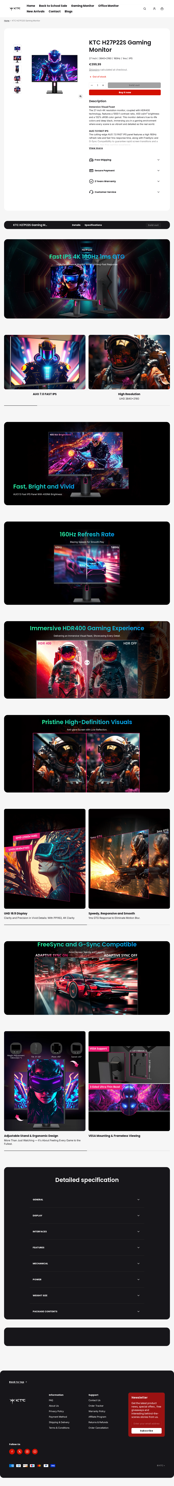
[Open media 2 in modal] (54, 70)
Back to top (16, 1382)
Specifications (93, 225)
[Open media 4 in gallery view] (17, 79)
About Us (54, 1405)
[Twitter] (19, 1451)
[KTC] (15, 8)
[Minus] (92, 85)
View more (96, 148)
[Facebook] (12, 1451)
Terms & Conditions (59, 1427)
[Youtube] (35, 1451)
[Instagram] (27, 1451)
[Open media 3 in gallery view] (17, 69)
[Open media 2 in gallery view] (17, 59)
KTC (161, 1465)
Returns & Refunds (98, 1422)
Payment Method (58, 1416)
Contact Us (94, 1400)
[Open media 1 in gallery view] (17, 49)
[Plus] (103, 85)
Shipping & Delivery (59, 1422)
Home (6, 20)
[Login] (154, 9)
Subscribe (146, 1430)
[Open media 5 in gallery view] (17, 90)
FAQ (51, 1400)
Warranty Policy (97, 1411)
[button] (145, 9)
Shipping (94, 69)
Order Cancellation (98, 1427)
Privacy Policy (56, 1411)
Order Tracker (96, 1405)
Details (76, 225)
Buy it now (125, 92)
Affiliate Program (97, 1416)
